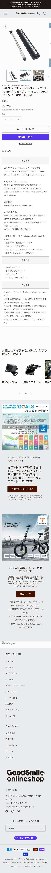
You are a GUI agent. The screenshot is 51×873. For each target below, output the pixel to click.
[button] (5, 13)
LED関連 (9, 703)
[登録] (42, 828)
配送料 (7, 110)
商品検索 (9, 757)
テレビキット (11, 673)
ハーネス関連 (11, 697)
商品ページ (25, 594)
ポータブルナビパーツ (15, 685)
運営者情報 (10, 733)
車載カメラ (8, 382)
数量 (4, 114)
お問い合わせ (11, 745)
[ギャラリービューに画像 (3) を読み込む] (38, 75)
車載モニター (31, 382)
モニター (9, 667)
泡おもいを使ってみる (22, 488)
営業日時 (9, 739)
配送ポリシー (16, 866)
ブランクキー (11, 691)
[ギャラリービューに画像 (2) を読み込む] (25, 75)
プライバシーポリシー (31, 862)
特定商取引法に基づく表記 (32, 866)
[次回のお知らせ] (46, 4)
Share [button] (8, 150)
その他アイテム (12, 710)
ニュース (9, 751)
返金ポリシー (16, 862)
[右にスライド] (48, 76)
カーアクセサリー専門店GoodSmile (24, 859)
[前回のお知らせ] (5, 4)
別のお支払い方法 (25, 143)
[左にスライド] (3, 76)
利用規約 (45, 862)
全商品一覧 (10, 716)
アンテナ (9, 679)
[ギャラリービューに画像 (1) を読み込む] (12, 75)
